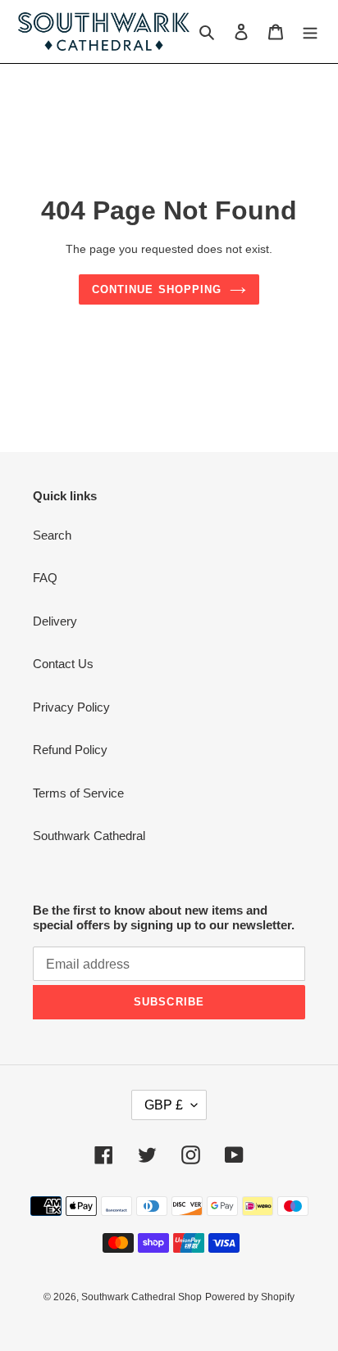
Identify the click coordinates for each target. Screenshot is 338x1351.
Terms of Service (78, 793)
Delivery (55, 621)
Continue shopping (157, 289)
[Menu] (310, 31)
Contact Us (63, 664)
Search (52, 535)
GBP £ (163, 1105)
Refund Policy (70, 750)
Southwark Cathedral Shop (141, 1297)
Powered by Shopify (250, 1297)
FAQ (45, 578)
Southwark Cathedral (89, 836)
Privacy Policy (71, 707)
